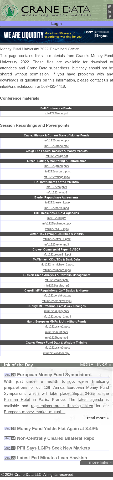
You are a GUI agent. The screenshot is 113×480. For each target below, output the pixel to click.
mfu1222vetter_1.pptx (57, 239)
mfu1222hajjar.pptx (57, 280)
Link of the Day (17, 364)
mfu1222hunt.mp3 (56, 337)
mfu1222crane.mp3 (56, 145)
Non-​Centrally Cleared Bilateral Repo (55, 438)
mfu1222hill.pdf (56, 217)
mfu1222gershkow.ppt (57, 295)
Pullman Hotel (17, 399)
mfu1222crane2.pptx (57, 326)
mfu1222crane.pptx (56, 140)
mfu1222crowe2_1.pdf (57, 254)
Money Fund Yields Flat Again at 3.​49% (57, 428)
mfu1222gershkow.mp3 (56, 301)
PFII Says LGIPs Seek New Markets (53, 448)
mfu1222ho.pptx (57, 186)
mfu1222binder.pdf (56, 113)
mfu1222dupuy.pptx (56, 311)
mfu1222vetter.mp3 (56, 244)
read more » (98, 418)
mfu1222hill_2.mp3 (57, 229)
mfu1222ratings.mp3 (57, 176)
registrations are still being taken (62, 406)
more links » (100, 462)
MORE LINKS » (95, 364)
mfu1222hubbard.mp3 (57, 270)
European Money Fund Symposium (53, 374)
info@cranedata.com (18, 86)
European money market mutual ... (34, 412)
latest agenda (90, 399)
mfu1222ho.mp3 (57, 192)
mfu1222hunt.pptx (56, 332)
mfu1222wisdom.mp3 (56, 353)
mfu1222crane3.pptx (57, 347)
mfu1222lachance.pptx (56, 223)
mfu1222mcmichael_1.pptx (57, 264)
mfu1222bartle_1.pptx (56, 202)
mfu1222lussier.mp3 (56, 285)
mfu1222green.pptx (56, 165)
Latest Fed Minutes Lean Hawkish (52, 457)
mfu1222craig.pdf (57, 155)
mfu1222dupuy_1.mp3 (57, 316)
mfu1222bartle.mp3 (56, 208)
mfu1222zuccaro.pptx (57, 171)
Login (56, 23)
